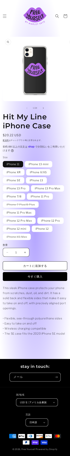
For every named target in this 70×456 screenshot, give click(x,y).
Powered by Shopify (46, 449)
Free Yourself (28, 449)
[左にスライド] (27, 108)
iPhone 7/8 (14, 196)
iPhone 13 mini (39, 164)
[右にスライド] (43, 108)
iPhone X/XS (38, 172)
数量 (5, 244)
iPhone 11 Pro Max (19, 212)
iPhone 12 (42, 228)
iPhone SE (14, 180)
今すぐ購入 (35, 276)
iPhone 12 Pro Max (19, 220)
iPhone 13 (36, 180)
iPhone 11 (13, 164)
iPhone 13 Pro (16, 188)
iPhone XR (14, 172)
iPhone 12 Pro (50, 220)
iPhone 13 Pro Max (47, 188)
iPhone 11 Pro (40, 196)
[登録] (56, 377)
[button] (5, 16)
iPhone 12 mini (16, 228)
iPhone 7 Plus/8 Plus (22, 205)
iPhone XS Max (18, 237)
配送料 (6, 140)
